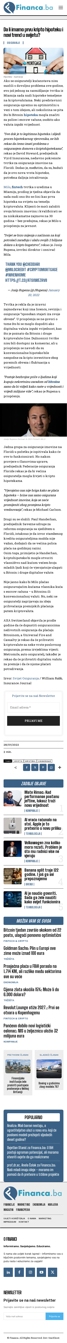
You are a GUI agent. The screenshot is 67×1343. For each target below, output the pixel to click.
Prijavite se (54, 1316)
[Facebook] (26, 767)
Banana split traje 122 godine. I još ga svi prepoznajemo (41, 874)
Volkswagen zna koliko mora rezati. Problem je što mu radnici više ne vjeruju (43, 849)
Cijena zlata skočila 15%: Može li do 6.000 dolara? (31, 992)
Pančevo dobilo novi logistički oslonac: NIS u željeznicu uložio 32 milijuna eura (31, 1031)
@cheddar (31, 264)
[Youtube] (41, 1272)
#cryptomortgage (42, 269)
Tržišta (9, 959)
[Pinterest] (43, 767)
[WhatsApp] (51, 767)
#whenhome (15, 275)
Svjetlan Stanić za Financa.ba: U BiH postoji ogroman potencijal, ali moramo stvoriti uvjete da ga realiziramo (33, 1152)
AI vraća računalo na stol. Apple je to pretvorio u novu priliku (42, 824)
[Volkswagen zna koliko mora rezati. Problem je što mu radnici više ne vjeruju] (13, 849)
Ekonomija (11, 982)
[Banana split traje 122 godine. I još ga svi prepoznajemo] (13, 876)
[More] (59, 767)
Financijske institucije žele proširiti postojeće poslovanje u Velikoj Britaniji (18, 1085)
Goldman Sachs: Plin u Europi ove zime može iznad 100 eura (30, 951)
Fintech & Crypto (16, 941)
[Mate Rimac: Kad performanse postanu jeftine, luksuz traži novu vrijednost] (13, 798)
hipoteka (31, 115)
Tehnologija (33, 833)
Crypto (18, 761)
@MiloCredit (15, 269)
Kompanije (32, 810)
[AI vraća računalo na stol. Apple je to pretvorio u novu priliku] (13, 826)
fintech (17, 187)
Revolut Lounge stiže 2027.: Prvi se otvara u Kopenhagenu (31, 1010)
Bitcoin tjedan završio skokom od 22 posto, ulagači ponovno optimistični (32, 932)
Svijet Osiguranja (26, 678)
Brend (29, 884)
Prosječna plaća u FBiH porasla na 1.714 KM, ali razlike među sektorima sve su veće (32, 971)
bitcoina (53, 382)
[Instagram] (30, 1272)
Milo (7, 187)
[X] (34, 767)
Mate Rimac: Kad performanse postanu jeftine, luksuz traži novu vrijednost (41, 799)
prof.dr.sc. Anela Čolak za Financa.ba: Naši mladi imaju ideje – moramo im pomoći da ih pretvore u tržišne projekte (33, 1169)
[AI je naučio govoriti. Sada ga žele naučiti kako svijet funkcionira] (13, 899)
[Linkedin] (8, 1272)
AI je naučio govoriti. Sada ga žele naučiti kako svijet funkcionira (42, 897)
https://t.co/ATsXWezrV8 (26, 280)
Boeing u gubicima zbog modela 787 (49, 1084)
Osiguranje (13, 43)
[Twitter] (52, 1272)
